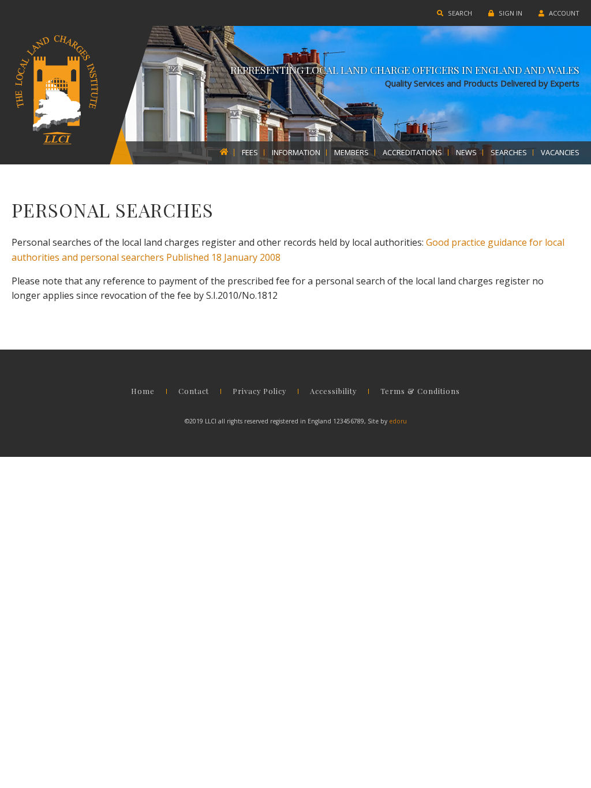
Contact (193, 391)
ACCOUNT (563, 13)
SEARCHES (509, 152)
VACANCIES (560, 152)
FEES (250, 152)
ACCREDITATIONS (412, 152)
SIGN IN (509, 13)
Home (143, 391)
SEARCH (459, 13)
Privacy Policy (259, 391)
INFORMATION (296, 152)
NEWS (466, 152)
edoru (398, 421)
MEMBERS (351, 152)
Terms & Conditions (420, 391)
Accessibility (333, 391)
